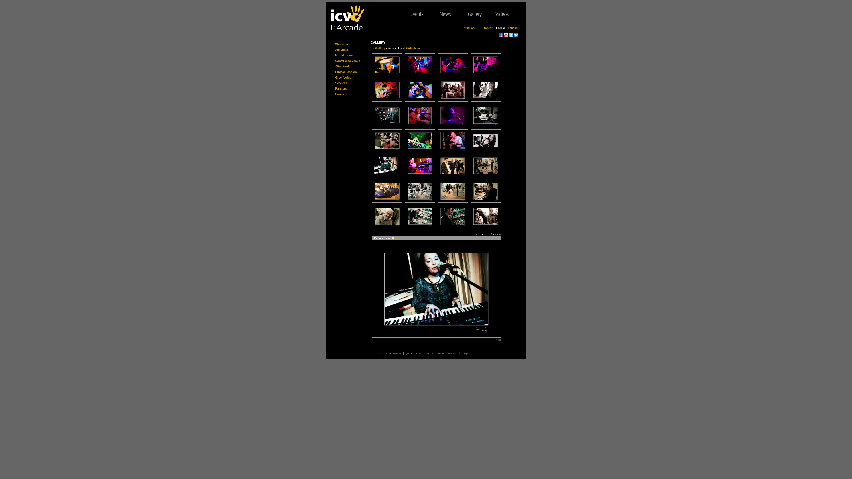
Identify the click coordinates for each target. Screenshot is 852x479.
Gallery (380, 48)
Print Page (469, 28)
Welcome (341, 44)
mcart (418, 354)
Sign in (467, 354)
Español (513, 28)
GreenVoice (343, 77)
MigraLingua (344, 55)
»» (500, 234)
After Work (342, 66)
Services (341, 83)
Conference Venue (347, 61)
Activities (341, 49)
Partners (341, 88)
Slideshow (412, 48)
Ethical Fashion (346, 72)
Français (488, 28)
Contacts (341, 94)
